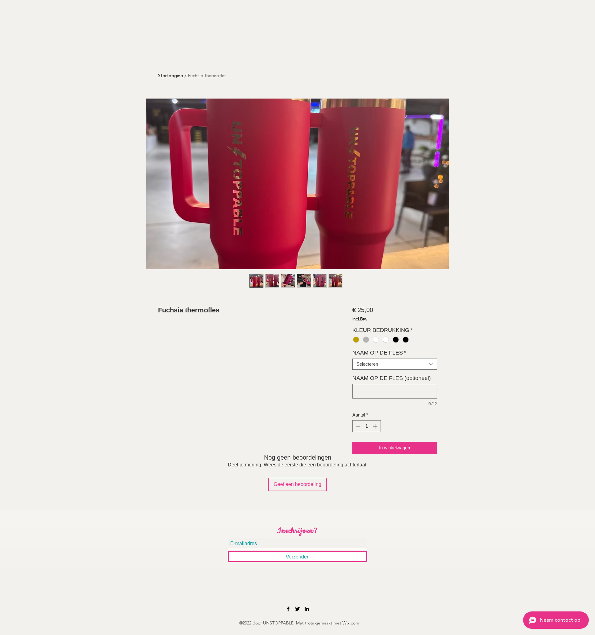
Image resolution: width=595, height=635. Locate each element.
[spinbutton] (366, 426)
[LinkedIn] (307, 609)
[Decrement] (357, 426)
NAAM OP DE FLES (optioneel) (391, 378)
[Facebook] (288, 609)
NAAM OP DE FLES (379, 353)
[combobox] (394, 364)
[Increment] (376, 426)
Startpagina (170, 76)
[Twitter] (297, 609)
